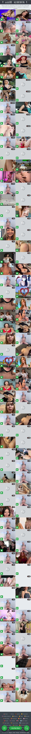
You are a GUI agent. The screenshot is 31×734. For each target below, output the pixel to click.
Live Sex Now (15, 728)
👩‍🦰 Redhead (14, 718)
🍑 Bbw (20, 718)
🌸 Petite (25, 718)
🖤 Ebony (11, 714)
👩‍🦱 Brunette (6, 718)
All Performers (23, 732)
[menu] (4, 728)
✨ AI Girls (15, 725)
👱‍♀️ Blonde (26, 716)
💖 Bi (17, 720)
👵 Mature (14, 716)
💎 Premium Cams (23, 723)
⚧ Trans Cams (14, 723)
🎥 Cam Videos (23, 727)
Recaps (17, 732)
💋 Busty (6, 720)
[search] (26, 728)
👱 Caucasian (24, 714)
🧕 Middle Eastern (6, 716)
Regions (10, 732)
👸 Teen (21, 716)
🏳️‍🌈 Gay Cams (6, 723)
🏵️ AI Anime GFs (23, 725)
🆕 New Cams (23, 720)
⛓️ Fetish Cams (7, 725)
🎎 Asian (5, 714)
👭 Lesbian (12, 720)
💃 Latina (17, 714)
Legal (28, 732)
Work (14, 732)
